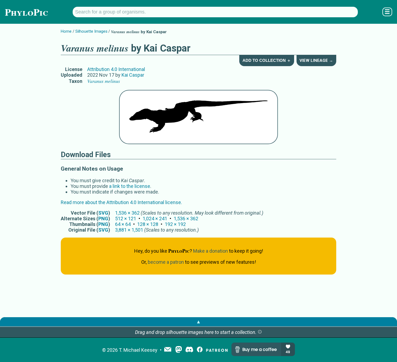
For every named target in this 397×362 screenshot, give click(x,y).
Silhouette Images (91, 31)
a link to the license (129, 186)
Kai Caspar (133, 75)
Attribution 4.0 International (116, 69)
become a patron (166, 262)
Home (66, 31)
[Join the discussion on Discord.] (189, 350)
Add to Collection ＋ (267, 60)
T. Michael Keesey (138, 350)
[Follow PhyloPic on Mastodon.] (178, 350)
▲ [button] (198, 321)
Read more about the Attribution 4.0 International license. (121, 202)
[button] (260, 332)
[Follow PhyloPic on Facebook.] (200, 350)
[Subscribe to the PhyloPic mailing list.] (167, 350)
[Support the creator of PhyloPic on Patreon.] (217, 350)
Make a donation (210, 251)
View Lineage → (316, 60)
